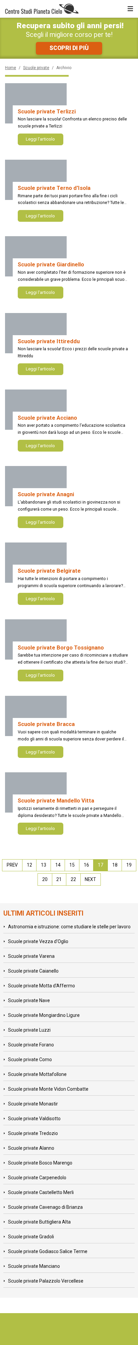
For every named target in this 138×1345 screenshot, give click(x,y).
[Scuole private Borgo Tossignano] (36, 639)
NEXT (90, 879)
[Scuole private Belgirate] (36, 562)
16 (86, 865)
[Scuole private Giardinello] (36, 256)
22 (73, 879)
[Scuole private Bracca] (36, 716)
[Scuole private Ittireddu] (36, 333)
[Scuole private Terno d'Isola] (36, 180)
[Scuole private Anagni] (36, 486)
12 (29, 865)
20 (45, 879)
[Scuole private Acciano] (36, 410)
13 (43, 865)
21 (59, 879)
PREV (12, 865)
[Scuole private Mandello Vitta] (36, 792)
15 (72, 865)
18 (115, 865)
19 (129, 865)
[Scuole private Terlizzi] (36, 103)
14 (58, 865)
